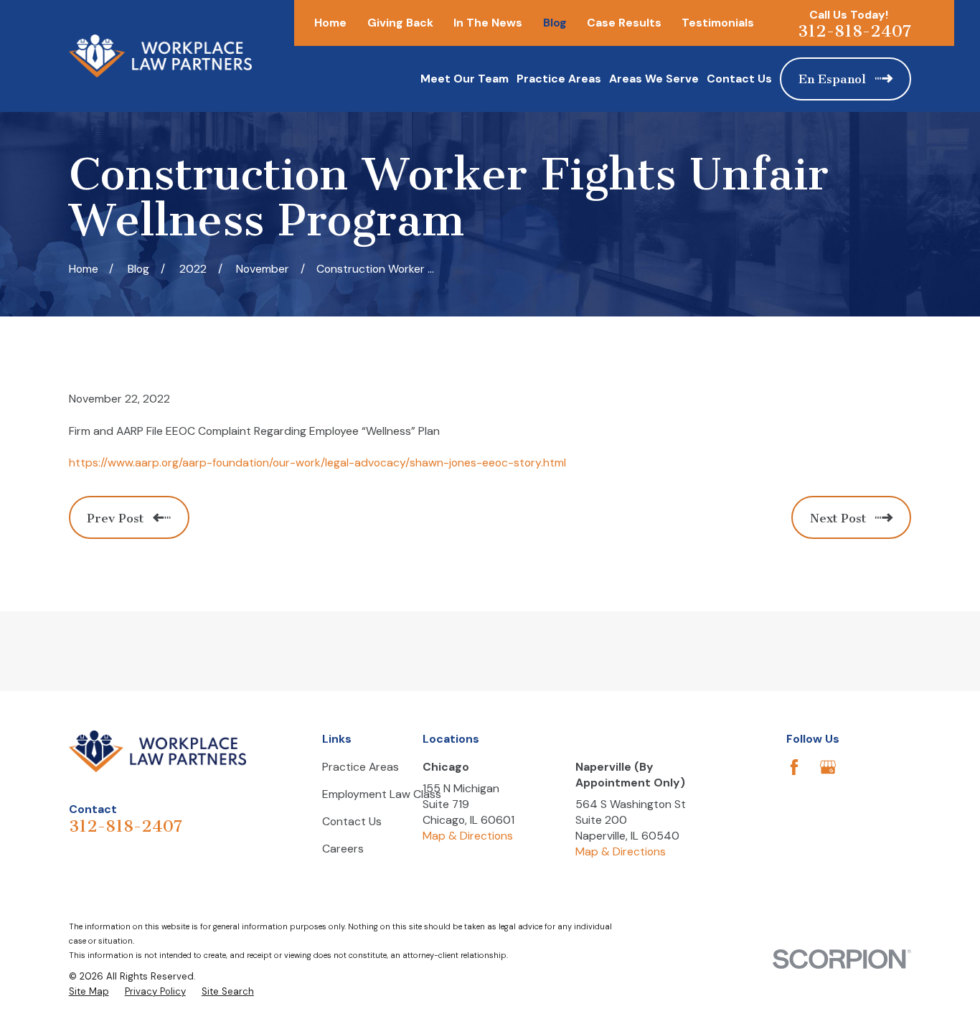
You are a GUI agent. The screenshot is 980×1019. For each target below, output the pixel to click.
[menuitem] (89, 991)
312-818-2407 (854, 31)
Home (330, 22)
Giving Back (400, 22)
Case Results (624, 22)
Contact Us (352, 821)
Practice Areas (360, 766)
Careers (343, 848)
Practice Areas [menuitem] (559, 78)
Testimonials (718, 22)
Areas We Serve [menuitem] (654, 78)
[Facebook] (794, 767)
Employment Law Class (381, 794)
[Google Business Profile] (828, 767)
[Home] (160, 56)
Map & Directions (468, 835)
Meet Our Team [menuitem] (464, 78)
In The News (487, 22)
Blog (555, 22)
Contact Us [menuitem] (739, 78)
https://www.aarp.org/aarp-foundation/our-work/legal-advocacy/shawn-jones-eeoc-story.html (317, 462)
